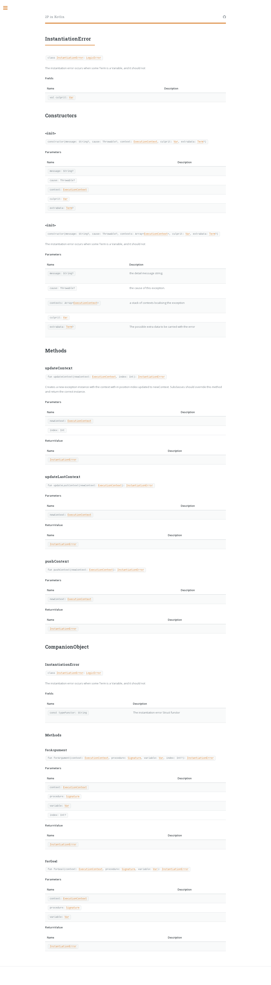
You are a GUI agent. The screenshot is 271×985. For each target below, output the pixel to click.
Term (200, 141)
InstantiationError (70, 57)
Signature (134, 757)
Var (71, 97)
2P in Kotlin (55, 17)
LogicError (93, 57)
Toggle (7, 8)
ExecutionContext (145, 141)
